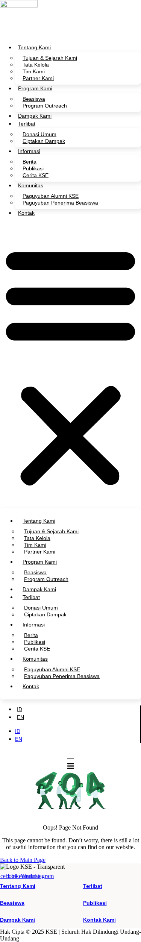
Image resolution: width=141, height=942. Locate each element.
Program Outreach (45, 106)
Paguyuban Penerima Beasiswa (60, 203)
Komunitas (30, 185)
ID (19, 709)
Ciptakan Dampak (44, 141)
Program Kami (35, 88)
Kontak (26, 213)
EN (20, 717)
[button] (70, 365)
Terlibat (26, 124)
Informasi (29, 151)
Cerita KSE (36, 175)
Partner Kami (38, 78)
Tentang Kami (34, 47)
